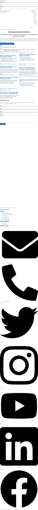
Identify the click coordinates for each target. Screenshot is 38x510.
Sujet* (1, 111)
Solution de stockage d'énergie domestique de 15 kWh (8, 67)
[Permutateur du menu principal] (32, 28)
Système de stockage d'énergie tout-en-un (28, 80)
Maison (1, 29)
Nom (0, 105)
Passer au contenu (3, 0)
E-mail (1, 108)
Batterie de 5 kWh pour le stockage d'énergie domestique (9, 78)
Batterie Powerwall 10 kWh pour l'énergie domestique (27, 55)
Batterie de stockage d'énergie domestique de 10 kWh (8, 56)
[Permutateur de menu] (34, 11)
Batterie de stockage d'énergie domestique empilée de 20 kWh (27, 68)
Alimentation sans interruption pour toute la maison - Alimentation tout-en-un (9, 93)
